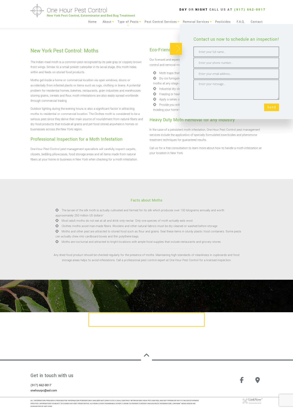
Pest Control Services (161, 22)
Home (92, 22)
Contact (257, 22)
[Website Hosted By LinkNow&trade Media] (253, 401)
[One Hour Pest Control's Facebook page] (242, 382)
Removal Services (196, 22)
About (107, 22)
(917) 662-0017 (249, 9)
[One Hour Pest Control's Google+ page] (258, 382)
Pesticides (223, 22)
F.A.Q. (241, 22)
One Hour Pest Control (77, 10)
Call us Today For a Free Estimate (146, 319)
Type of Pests (128, 22)
